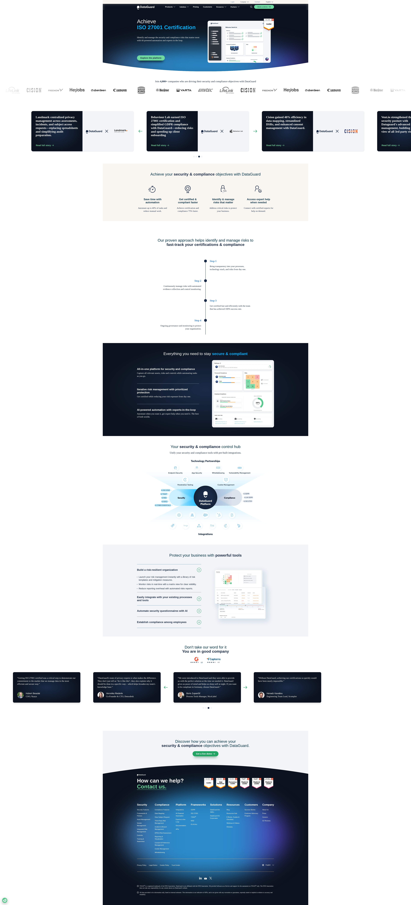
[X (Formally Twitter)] (210, 878)
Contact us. (151, 787)
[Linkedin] (200, 878)
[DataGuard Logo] (145, 6)
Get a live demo (204, 754)
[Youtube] (205, 878)
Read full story (59, 145)
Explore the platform (150, 58)
